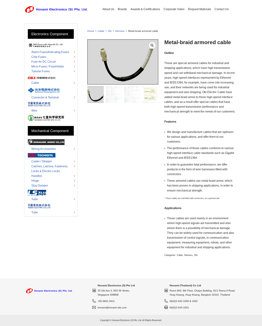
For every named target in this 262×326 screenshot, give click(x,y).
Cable (101, 31)
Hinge (35, 180)
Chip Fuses (38, 56)
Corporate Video (174, 9)
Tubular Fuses (40, 71)
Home (90, 31)
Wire (34, 110)
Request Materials (199, 9)
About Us (108, 9)
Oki (110, 31)
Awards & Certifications (145, 9)
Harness (120, 31)
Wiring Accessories (43, 148)
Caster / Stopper (41, 161)
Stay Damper (39, 185)
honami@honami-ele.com (112, 307)
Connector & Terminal (45, 97)
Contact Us (222, 9)
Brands (122, 9)
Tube (34, 199)
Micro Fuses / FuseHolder (47, 66)
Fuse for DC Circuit (43, 61)
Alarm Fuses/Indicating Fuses (50, 52)
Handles (36, 175)
